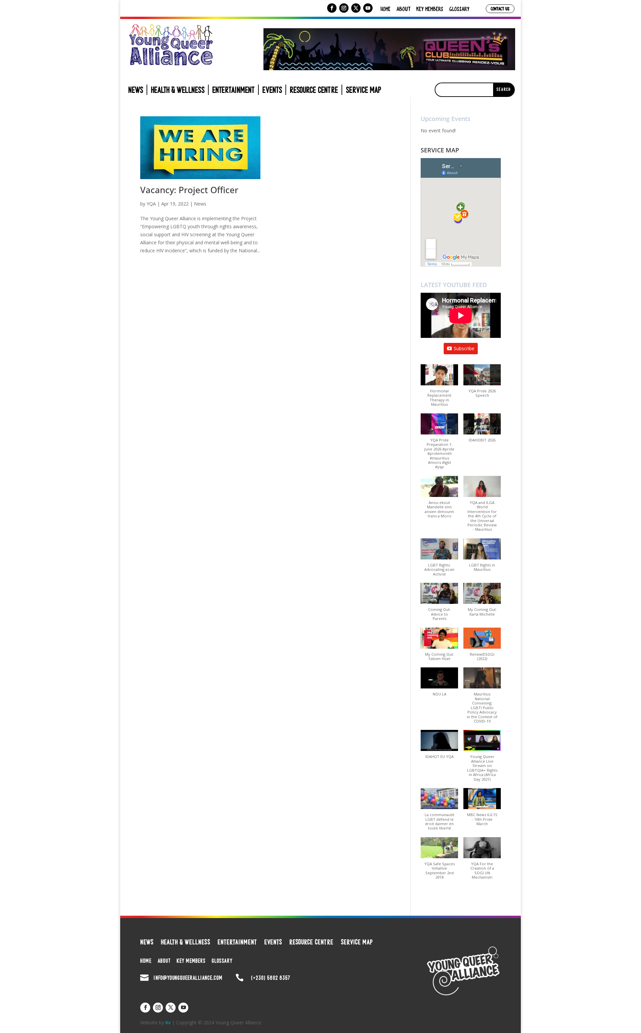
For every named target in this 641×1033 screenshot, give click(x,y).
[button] (439, 388)
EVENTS (272, 91)
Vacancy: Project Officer (189, 190)
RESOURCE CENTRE (314, 91)
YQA (151, 204)
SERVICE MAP (363, 91)
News (200, 204)
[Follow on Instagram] (344, 8)
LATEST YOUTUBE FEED (454, 285)
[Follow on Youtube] (368, 8)
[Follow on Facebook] (332, 8)
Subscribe (464, 348)
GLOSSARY (459, 8)
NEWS (135, 91)
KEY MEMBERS (429, 8)
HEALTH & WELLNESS (178, 91)
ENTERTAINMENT (233, 91)
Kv (168, 1022)
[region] (389, 49)
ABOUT (403, 8)
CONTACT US (500, 8)
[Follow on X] (356, 8)
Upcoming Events (445, 119)
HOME (386, 8)
